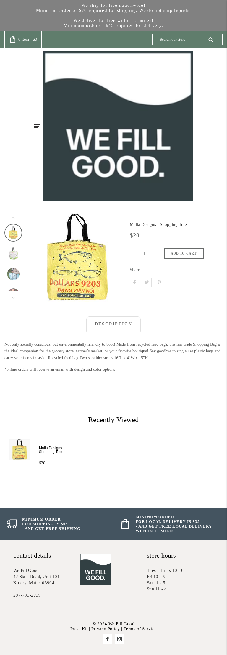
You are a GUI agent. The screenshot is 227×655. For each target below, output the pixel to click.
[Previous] (38, 257)
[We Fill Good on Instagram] (119, 639)
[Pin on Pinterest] (159, 282)
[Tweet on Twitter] (147, 282)
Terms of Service (140, 628)
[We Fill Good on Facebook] (107, 639)
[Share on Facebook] (134, 282)
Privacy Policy (105, 628)
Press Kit (79, 628)
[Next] (115, 257)
